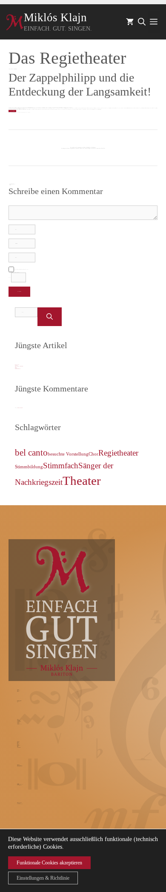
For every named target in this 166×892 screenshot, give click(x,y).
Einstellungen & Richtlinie (43, 878)
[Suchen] (49, 316)
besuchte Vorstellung (68, 454)
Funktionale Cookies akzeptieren (49, 863)
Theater (82, 480)
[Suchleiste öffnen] (142, 22)
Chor (93, 454)
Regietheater (118, 452)
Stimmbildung (29, 466)
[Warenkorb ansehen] (130, 22)
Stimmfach (60, 465)
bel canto (31, 452)
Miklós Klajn (55, 17)
